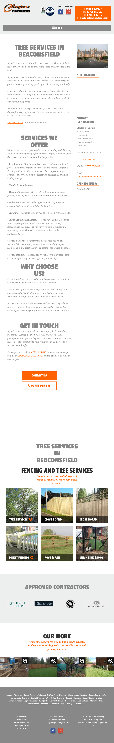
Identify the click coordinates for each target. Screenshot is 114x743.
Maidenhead (33, 704)
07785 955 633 (94, 11)
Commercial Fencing (20, 698)
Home (9, 695)
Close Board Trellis (97, 695)
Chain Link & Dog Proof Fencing (51, 695)
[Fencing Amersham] (100, 667)
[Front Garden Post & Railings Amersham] (14, 667)
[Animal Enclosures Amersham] (71, 667)
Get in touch (15, 122)
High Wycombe (30, 701)
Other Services (15, 701)
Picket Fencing (37, 698)
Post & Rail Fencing (55, 698)
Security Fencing (73, 698)
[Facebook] (61, 14)
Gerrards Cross (56, 701)
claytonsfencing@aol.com (92, 18)
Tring (101, 701)
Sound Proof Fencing (92, 698)
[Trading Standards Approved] (43, 13)
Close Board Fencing (77, 695)
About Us (18, 695)
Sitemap (69, 704)
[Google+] (68, 14)
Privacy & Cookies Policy (52, 704)
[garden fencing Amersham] (43, 667)
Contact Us (39, 375)
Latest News (29, 695)
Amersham (83, 701)
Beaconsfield (70, 701)
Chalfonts (43, 701)
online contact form (30, 355)
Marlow (93, 701)
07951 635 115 (94, 15)
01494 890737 (94, 8)
